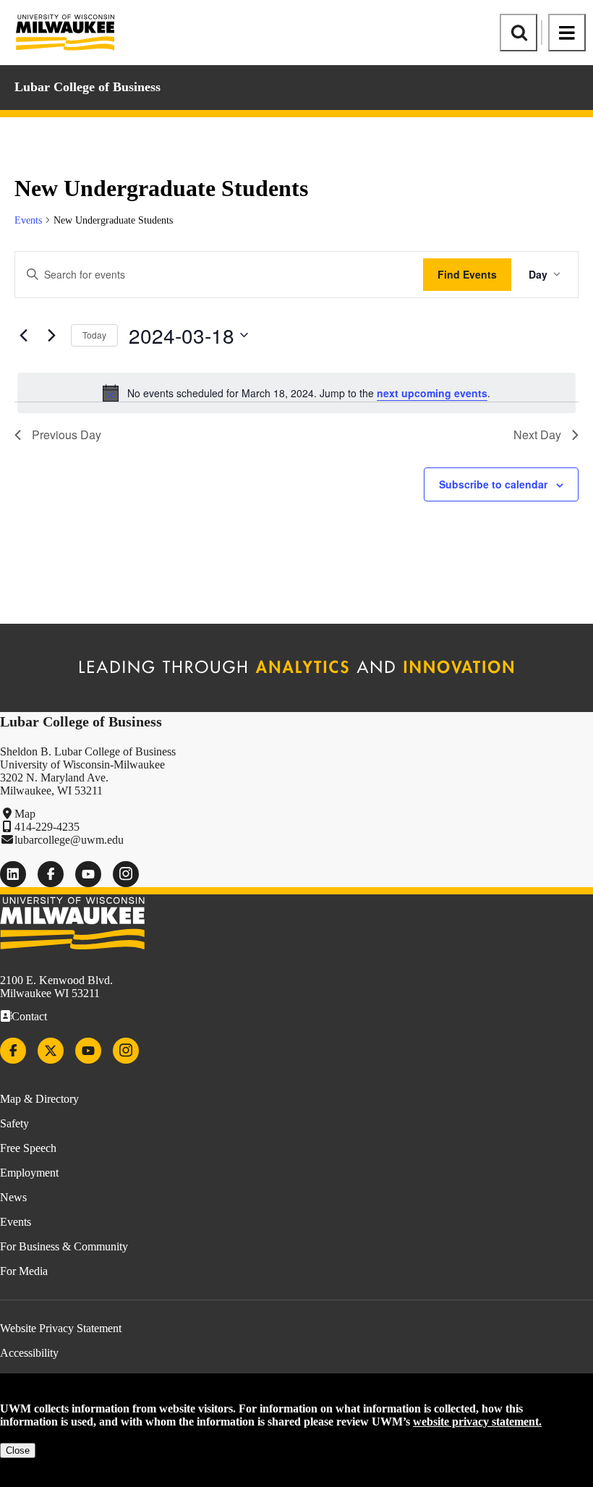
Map (24, 814)
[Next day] (51, 335)
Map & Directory (39, 1099)
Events (28, 220)
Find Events (467, 274)
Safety (14, 1123)
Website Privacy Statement (60, 1328)
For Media (24, 1271)
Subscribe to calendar (493, 484)
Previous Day (66, 434)
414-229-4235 (47, 827)
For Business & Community (64, 1246)
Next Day (537, 434)
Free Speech (28, 1148)
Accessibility (29, 1353)
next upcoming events (432, 393)
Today (94, 335)
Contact (29, 1016)
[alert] (296, 393)
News (13, 1197)
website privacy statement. (477, 1421)
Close (18, 1450)
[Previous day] (23, 335)
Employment (29, 1172)
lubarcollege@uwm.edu (69, 840)
